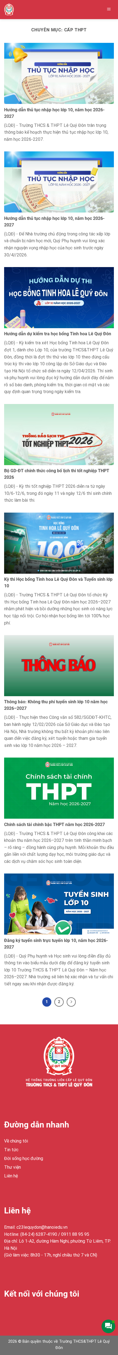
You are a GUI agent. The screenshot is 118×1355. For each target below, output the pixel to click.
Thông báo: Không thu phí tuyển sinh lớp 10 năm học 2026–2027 (56, 705)
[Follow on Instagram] (19, 1311)
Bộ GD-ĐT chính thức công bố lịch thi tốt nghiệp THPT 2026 (56, 474)
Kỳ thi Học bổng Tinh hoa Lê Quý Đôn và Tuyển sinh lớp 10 (58, 582)
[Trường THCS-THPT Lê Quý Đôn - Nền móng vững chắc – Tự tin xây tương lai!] (15, 9)
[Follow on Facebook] (9, 1311)
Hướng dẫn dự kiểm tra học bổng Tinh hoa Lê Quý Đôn (57, 333)
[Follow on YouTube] (48, 1311)
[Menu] (109, 9)
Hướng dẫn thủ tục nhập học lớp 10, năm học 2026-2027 (54, 113)
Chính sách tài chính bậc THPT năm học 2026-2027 (54, 824)
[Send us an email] (38, 1311)
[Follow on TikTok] (28, 1311)
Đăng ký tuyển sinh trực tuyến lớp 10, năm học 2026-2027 (56, 944)
